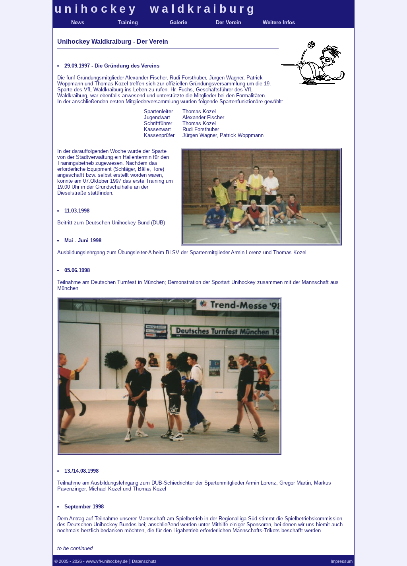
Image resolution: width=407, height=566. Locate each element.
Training (128, 22)
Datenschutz (144, 561)
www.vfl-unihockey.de (107, 561)
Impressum (342, 561)
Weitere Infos (279, 22)
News (78, 22)
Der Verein (228, 22)
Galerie (178, 22)
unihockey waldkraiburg (155, 8)
